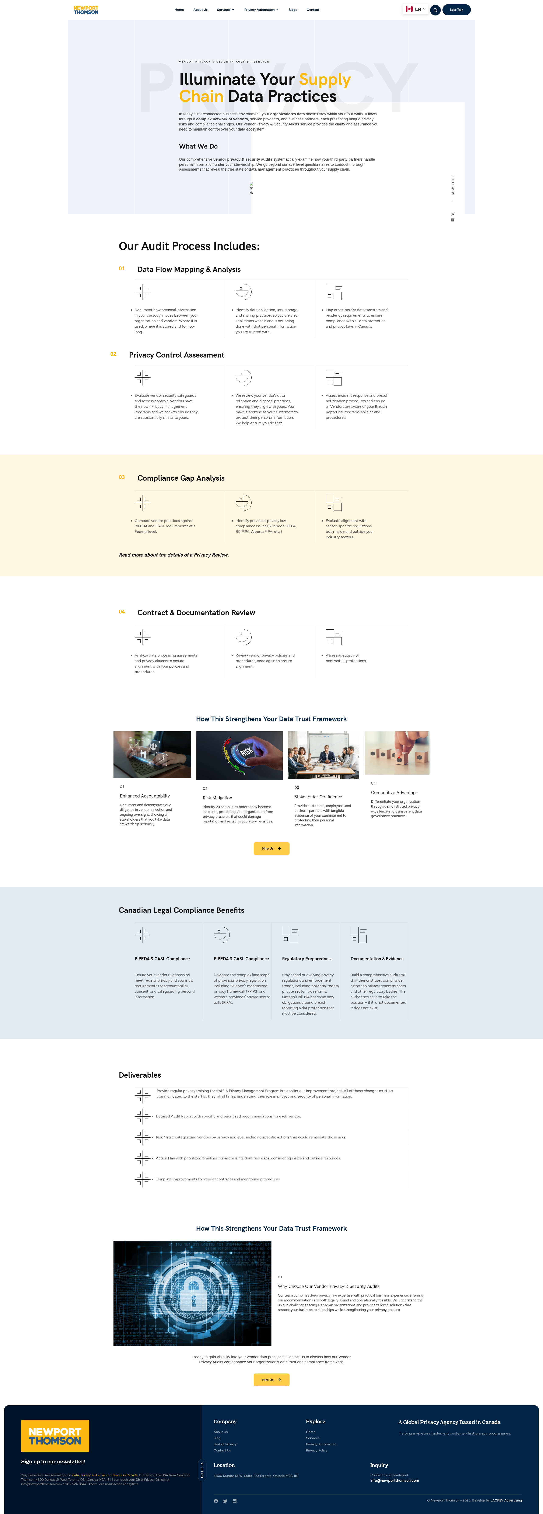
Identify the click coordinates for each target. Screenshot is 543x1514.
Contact (313, 10)
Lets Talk (456, 10)
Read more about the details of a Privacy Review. (174, 554)
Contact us (296, 1357)
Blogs (293, 10)
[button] (435, 10)
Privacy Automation (259, 10)
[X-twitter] (453, 214)
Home (179, 10)
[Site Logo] (86, 9)
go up (202, 1473)
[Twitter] (225, 1501)
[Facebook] (216, 1501)
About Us (200, 10)
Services (223, 10)
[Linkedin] (453, 220)
